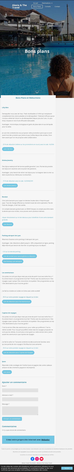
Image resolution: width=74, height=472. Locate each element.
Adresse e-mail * (7, 395)
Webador (45, 440)
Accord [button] (67, 468)
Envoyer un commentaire (12, 419)
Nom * (4, 386)
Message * (5, 404)
